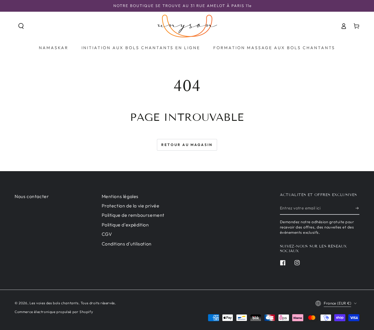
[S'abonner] (357, 208)
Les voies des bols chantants (54, 303)
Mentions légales (120, 196)
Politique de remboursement (133, 215)
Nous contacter (32, 196)
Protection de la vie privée (131, 206)
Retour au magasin (187, 144)
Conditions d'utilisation (127, 244)
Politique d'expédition (125, 225)
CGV (107, 234)
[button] (21, 26)
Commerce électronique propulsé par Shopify (54, 312)
